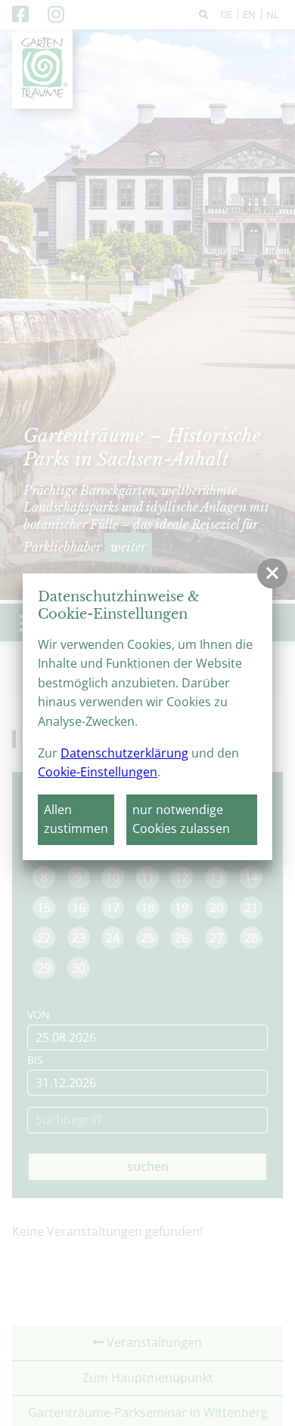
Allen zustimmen (76, 819)
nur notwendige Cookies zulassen (181, 819)
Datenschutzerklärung (124, 753)
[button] (272, 573)
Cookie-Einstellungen (97, 772)
